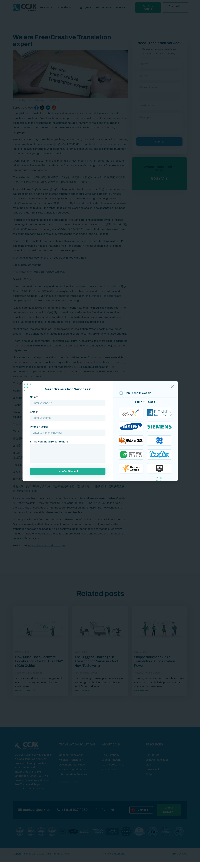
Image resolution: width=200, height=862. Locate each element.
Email (34, 411)
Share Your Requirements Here (49, 441)
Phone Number (39, 426)
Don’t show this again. (138, 393)
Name (34, 397)
